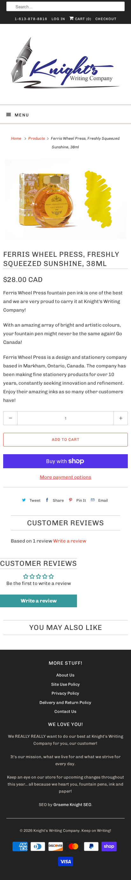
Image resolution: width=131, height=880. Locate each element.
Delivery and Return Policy (65, 702)
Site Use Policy (65, 684)
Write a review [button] (39, 601)
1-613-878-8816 (31, 19)
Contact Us (65, 711)
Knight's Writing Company (56, 830)
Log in (58, 19)
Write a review (69, 541)
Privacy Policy (65, 693)
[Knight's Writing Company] (65, 66)
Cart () (82, 19)
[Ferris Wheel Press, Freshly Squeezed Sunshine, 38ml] (65, 199)
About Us (65, 675)
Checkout (105, 19)
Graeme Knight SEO (72, 804)
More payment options (65, 477)
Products (37, 138)
